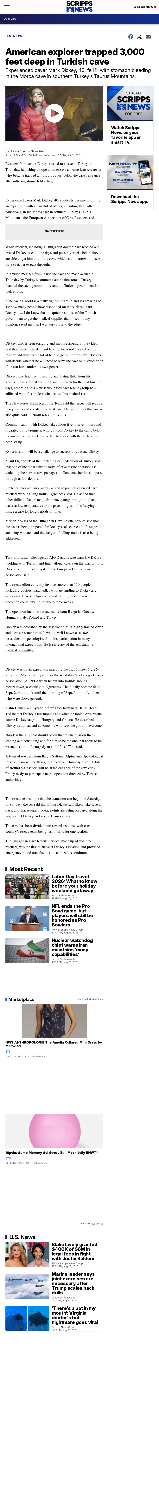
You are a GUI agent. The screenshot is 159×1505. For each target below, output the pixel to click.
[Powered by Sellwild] (97, 1223)
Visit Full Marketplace (90, 999)
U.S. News (14, 36)
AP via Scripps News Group (28, 151)
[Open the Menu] (6, 7)
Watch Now (144, 7)
